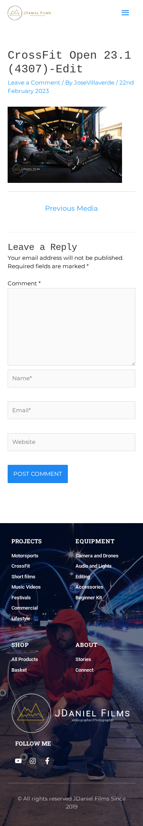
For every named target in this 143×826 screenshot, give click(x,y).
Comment (24, 283)
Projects (26, 541)
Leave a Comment (34, 82)
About (87, 644)
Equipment (95, 541)
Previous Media (71, 208)
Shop (20, 644)
